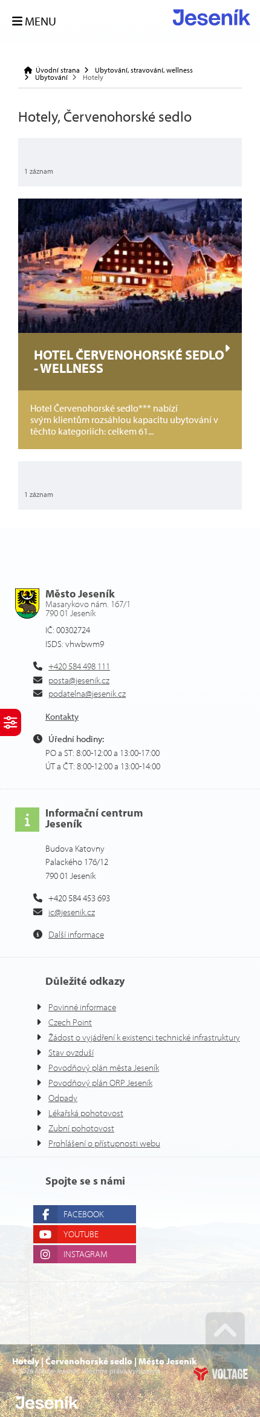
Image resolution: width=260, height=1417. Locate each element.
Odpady (62, 1097)
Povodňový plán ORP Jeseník (100, 1082)
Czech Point (70, 1022)
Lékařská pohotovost (85, 1113)
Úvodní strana (211, 17)
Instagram (85, 1254)
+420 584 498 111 (79, 666)
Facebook (83, 1214)
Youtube (81, 1234)
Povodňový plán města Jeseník (103, 1067)
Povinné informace (82, 1007)
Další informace (76, 934)
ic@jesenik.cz (71, 912)
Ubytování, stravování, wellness (144, 70)
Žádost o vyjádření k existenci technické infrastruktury (144, 1037)
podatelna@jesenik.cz (87, 693)
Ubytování (51, 77)
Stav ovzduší (71, 1052)
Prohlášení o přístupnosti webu (104, 1143)
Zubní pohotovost (81, 1128)
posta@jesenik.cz (78, 680)
